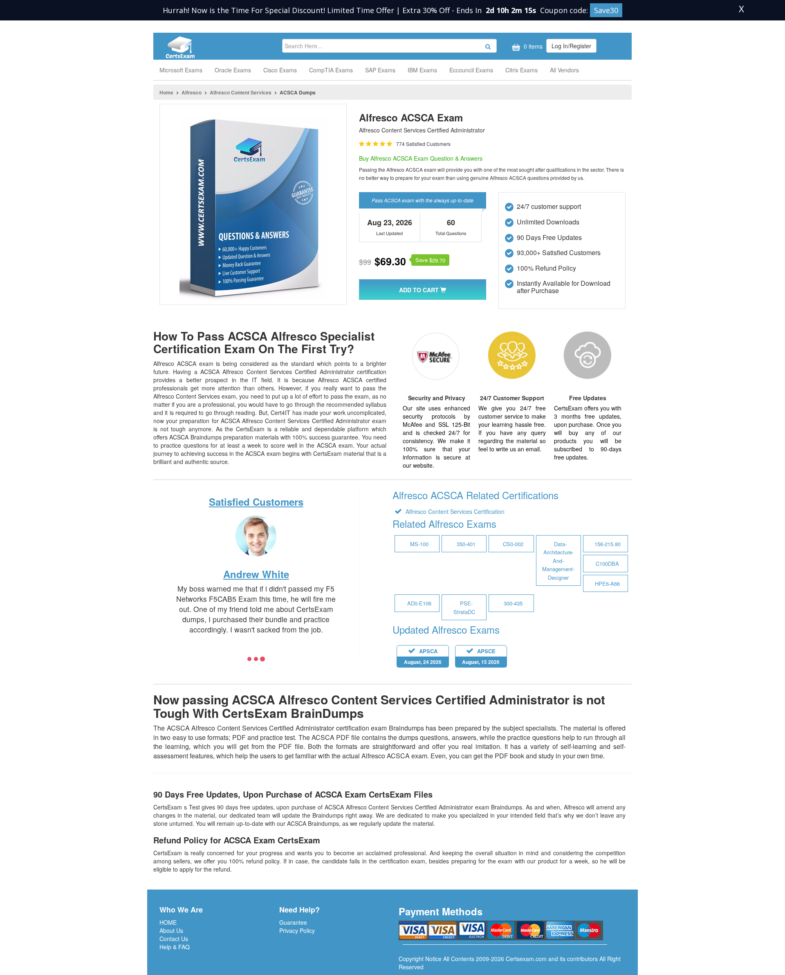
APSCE (481, 656)
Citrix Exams (521, 70)
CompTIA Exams (331, 70)
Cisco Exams (280, 70)
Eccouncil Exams (471, 70)
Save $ (430, 260)
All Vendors (564, 70)
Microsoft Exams (180, 70)
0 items (532, 46)
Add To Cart (419, 290)
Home (166, 92)
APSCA (423, 656)
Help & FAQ (174, 947)
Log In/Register (571, 46)
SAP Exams (380, 70)
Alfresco (192, 92)
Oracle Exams (233, 70)
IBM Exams (422, 70)
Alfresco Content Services (240, 92)
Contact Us (173, 939)
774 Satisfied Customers (423, 143)
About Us (171, 930)
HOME (168, 922)
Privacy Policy (297, 930)
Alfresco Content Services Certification (454, 511)
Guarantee (293, 922)
